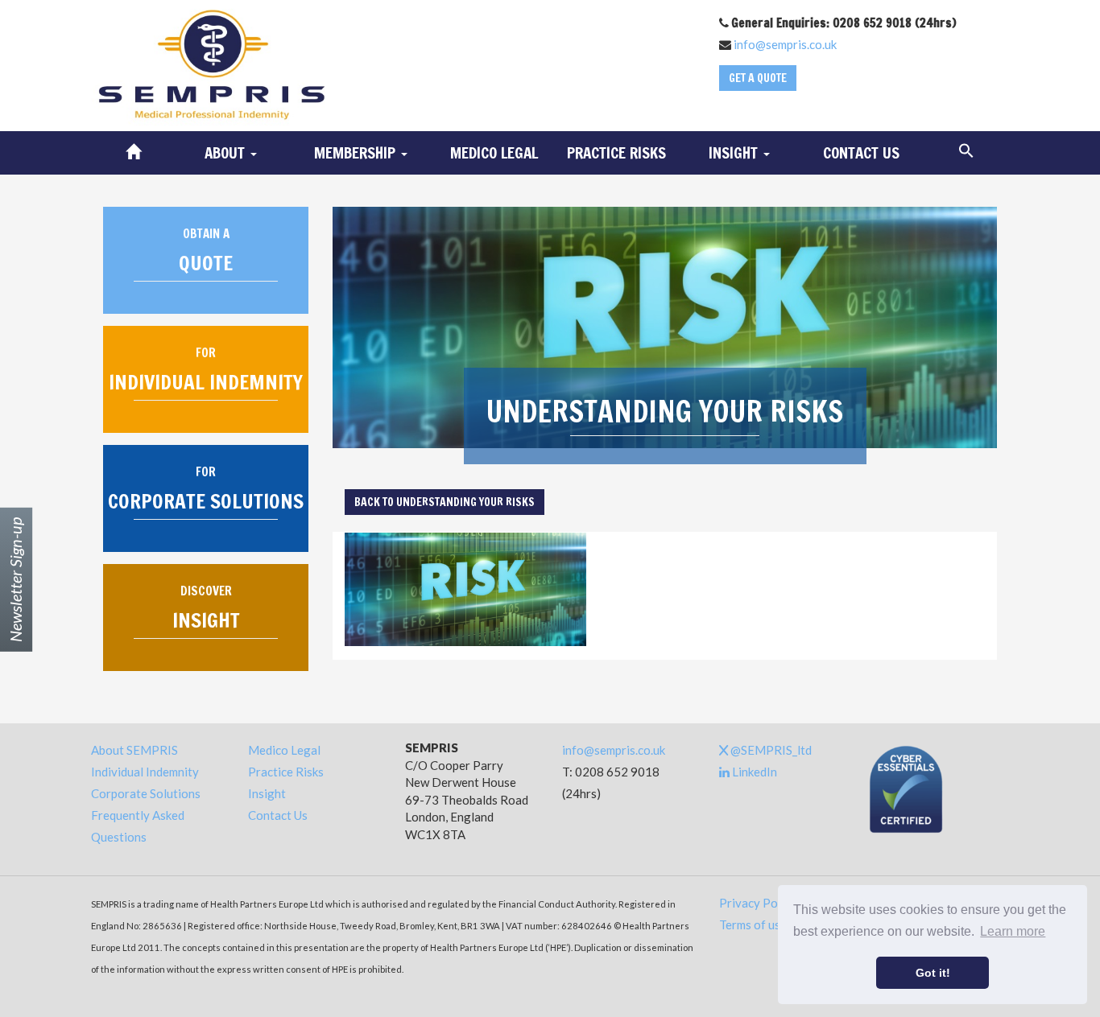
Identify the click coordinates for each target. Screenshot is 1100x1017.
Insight (267, 793)
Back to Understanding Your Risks (444, 502)
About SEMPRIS (134, 750)
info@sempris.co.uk (785, 44)
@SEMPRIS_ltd (770, 750)
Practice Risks (616, 152)
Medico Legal (494, 152)
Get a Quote (758, 78)
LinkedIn (753, 771)
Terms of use (753, 924)
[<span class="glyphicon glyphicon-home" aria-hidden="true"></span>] (133, 153)
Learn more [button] (1012, 931)
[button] (966, 151)
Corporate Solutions (146, 793)
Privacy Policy (757, 903)
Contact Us (861, 152)
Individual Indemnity (145, 771)
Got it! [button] (933, 972)
